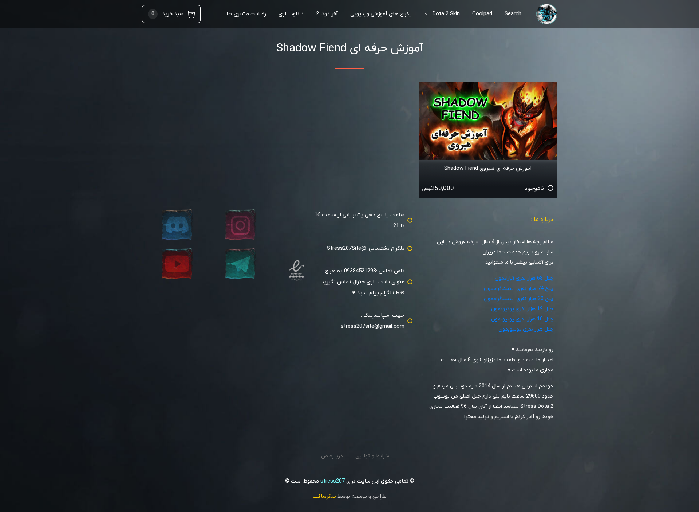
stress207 (332, 481)
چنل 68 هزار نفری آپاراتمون (524, 278)
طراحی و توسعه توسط (350, 496)
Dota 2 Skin (446, 13)
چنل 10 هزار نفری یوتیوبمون (522, 319)
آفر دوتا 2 (327, 13)
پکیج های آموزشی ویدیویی (381, 13)
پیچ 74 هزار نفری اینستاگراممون (518, 288)
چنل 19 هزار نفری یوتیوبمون (522, 309)
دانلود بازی (291, 13)
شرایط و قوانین (372, 456)
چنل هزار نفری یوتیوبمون (525, 329)
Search (513, 13)
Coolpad (482, 13)
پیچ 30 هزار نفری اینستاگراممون (518, 298)
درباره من (332, 456)
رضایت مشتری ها (246, 13)
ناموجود (534, 188)
